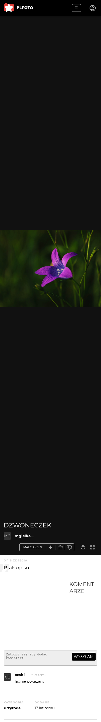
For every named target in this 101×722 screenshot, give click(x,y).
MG (7, 536)
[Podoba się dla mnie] (60, 547)
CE (7, 677)
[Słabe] (70, 547)
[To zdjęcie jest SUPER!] (51, 547)
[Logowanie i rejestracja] (93, 8)
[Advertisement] (36, 613)
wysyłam (83, 656)
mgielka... (24, 536)
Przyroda (12, 708)
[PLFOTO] (18, 8)
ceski (20, 674)
